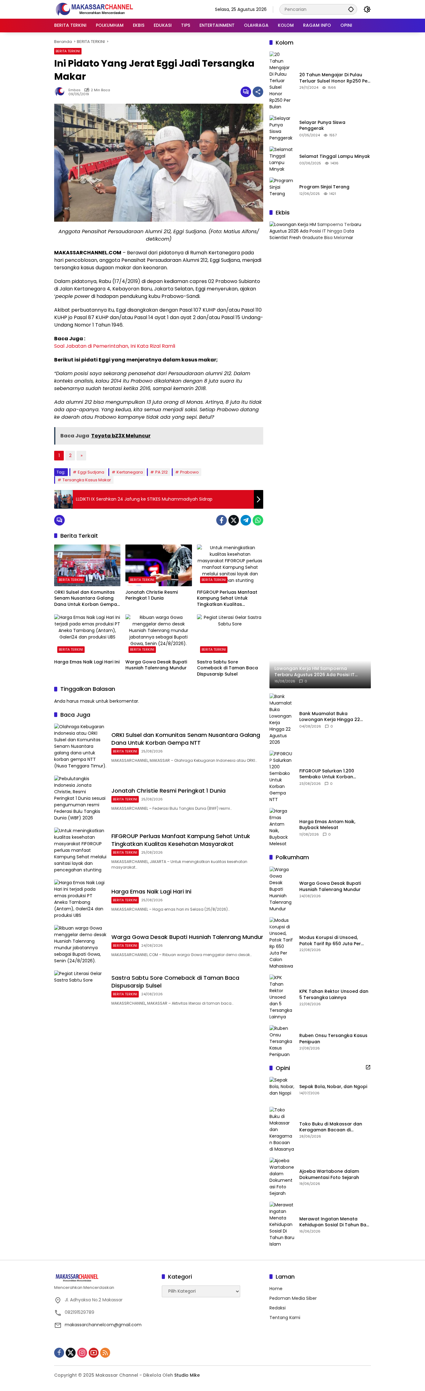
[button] (351, 9)
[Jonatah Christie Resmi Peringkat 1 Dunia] (158, 565)
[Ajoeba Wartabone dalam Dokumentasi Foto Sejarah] (281, 1177)
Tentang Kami (284, 1317)
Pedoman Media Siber (293, 1298)
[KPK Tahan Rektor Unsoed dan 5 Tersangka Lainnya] (281, 997)
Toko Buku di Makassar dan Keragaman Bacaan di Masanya (330, 1127)
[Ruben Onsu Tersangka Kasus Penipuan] (281, 1041)
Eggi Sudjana (91, 472)
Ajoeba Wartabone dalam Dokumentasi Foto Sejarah (329, 1174)
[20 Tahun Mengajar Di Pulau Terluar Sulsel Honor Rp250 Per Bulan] (281, 80)
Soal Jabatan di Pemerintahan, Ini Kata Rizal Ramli (114, 346)
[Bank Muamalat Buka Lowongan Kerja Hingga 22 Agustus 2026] (281, 719)
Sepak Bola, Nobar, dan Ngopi (333, 1087)
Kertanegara (130, 472)
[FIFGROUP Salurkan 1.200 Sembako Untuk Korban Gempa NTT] (281, 777)
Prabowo (189, 472)
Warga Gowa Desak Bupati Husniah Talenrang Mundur (156, 665)
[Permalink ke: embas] (61, 91)
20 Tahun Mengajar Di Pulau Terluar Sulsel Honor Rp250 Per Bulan (334, 78)
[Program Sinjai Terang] (281, 189)
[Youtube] (94, 1353)
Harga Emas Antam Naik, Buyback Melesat (327, 825)
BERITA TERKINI (68, 51)
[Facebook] (221, 520)
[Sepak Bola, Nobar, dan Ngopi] (281, 1089)
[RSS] (105, 1353)
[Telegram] (246, 520)
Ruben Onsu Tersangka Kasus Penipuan (333, 1039)
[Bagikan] (258, 92)
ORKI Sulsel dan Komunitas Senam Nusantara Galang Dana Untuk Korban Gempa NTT (85, 598)
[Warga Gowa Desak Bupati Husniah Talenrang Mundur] (158, 635)
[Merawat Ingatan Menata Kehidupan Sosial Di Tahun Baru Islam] (281, 1224)
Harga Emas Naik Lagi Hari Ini (86, 662)
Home (276, 1288)
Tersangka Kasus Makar (87, 480)
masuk (87, 701)
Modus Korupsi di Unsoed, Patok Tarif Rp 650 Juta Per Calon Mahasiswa (330, 941)
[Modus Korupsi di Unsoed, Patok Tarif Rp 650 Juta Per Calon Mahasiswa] (281, 943)
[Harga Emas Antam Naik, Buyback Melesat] (281, 827)
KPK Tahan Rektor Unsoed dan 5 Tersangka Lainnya (333, 994)
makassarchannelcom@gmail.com (103, 1325)
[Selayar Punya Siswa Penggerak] (281, 128)
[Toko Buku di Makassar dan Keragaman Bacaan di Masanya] (281, 1130)
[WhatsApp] (258, 520)
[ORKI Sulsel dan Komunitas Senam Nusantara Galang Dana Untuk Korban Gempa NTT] (87, 565)
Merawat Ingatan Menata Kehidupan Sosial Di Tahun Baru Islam (335, 1222)
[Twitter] (233, 520)
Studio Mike (187, 1375)
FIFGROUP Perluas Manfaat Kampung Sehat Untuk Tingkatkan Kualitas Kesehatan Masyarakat (227, 598)
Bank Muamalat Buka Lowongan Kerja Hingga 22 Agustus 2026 (329, 717)
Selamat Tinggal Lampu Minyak (334, 156)
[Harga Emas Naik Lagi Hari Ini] (87, 635)
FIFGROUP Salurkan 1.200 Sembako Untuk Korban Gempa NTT (326, 774)
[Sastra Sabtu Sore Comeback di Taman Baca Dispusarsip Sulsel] (230, 635)
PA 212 (161, 472)
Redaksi (277, 1308)
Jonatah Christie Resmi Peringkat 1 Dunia (151, 595)
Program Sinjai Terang (324, 187)
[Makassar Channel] (94, 9)
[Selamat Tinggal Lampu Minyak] (281, 159)
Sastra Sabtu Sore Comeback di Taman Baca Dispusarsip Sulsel (227, 668)
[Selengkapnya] (368, 1067)
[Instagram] (82, 1353)
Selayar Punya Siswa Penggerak (322, 126)
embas (74, 90)
